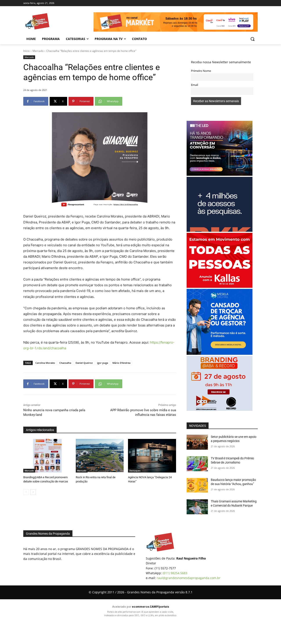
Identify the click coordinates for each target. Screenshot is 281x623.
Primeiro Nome (201, 71)
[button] (252, 39)
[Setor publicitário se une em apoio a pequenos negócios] (197, 442)
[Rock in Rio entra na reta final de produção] (100, 456)
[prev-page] (26, 492)
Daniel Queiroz (84, 362)
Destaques (134, 470)
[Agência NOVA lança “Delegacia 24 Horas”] (152, 456)
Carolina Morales (45, 362)
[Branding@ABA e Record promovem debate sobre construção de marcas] (47, 456)
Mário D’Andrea (121, 362)
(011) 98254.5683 (175, 573)
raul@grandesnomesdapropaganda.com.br (188, 578)
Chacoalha (65, 362)
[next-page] (33, 492)
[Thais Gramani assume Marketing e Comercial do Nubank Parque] (197, 506)
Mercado (37, 51)
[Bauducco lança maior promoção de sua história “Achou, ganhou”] (197, 485)
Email (194, 85)
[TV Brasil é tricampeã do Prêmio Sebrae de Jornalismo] (197, 463)
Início (26, 51)
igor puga (102, 362)
